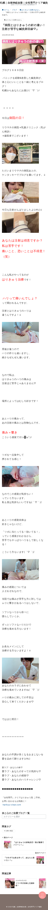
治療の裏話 (9, 831)
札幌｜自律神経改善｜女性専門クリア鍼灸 (24, 2)
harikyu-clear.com (11, 804)
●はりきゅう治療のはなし (13, 20)
